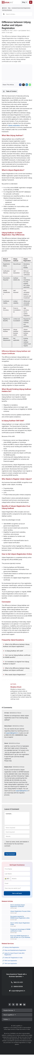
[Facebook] (20, 84)
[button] (9, 91)
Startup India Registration (11, 947)
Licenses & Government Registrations (21, 8)
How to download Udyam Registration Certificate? (17, 905)
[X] (23, 84)
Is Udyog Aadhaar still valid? (14, 651)
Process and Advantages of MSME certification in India (20, 930)
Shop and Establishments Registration (15, 950)
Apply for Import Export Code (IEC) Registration (14, 953)
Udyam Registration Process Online (20, 911)
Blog (9, 8)
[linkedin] (24, 1004)
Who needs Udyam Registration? (15, 674)
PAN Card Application (10, 960)
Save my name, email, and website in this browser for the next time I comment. (16, 844)
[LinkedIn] (26, 84)
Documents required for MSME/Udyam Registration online (19, 917)
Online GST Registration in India (13, 957)
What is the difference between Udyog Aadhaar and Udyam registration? (16, 645)
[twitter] (13, 1004)
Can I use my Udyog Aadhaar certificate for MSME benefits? (16, 656)
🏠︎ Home (4, 8)
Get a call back (17, 893)
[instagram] (17, 1004)
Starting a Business (7, 10)
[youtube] (20, 1004)
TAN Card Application (10, 963)
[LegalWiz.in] (7, 1)
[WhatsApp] (29, 84)
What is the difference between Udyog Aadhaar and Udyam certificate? (16, 669)
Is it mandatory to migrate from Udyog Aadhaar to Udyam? (16, 663)
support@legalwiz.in (12, 733)
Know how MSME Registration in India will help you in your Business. (20, 936)
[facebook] (9, 1004)
